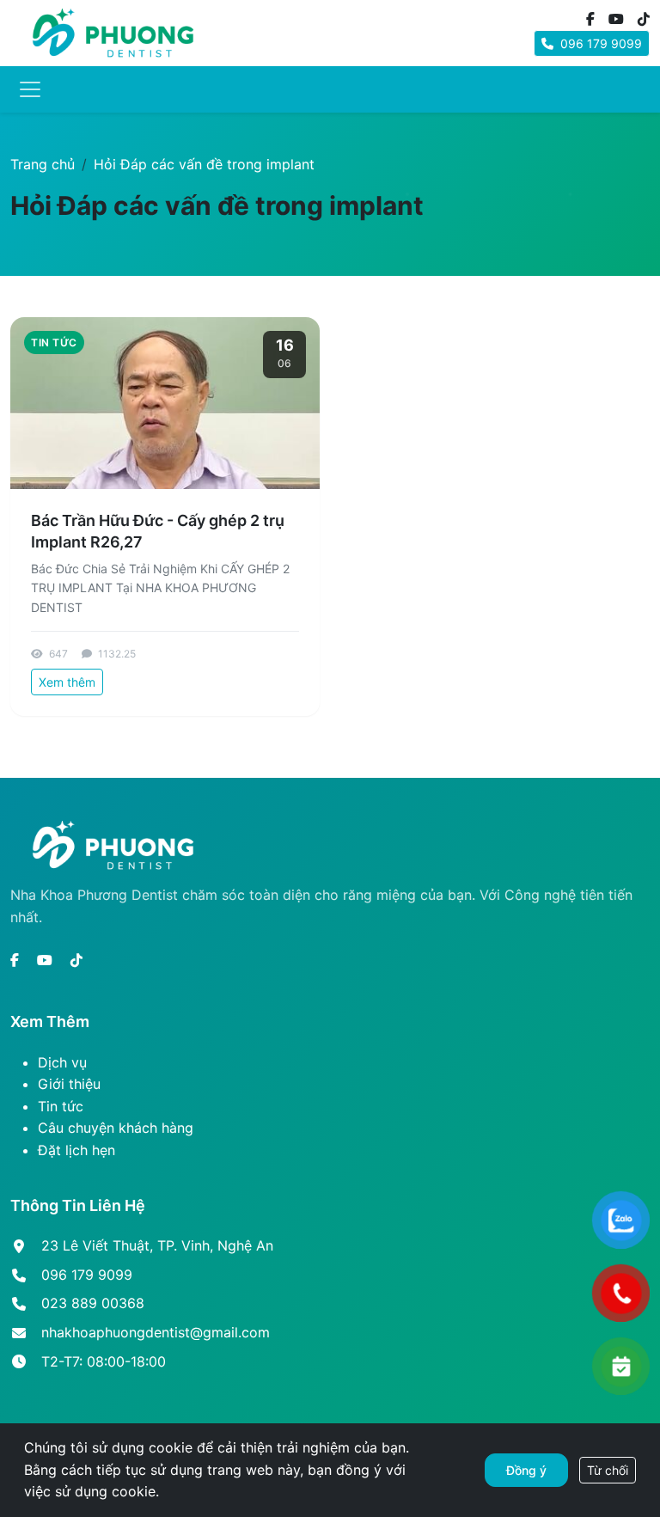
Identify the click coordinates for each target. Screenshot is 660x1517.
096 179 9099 (599, 43)
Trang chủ (42, 164)
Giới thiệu (69, 1083)
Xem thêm (67, 682)
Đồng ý (526, 1470)
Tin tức (60, 1106)
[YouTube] (616, 20)
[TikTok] (644, 20)
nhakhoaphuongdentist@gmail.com (155, 1332)
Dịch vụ (62, 1062)
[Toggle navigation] (30, 89)
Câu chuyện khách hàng (115, 1127)
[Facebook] (590, 20)
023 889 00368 (92, 1303)
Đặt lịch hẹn (76, 1150)
